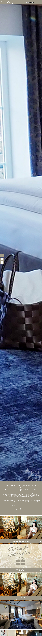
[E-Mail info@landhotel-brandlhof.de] (1, 256)
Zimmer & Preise (21, 626)
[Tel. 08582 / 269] (1, 259)
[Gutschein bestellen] (1, 263)
